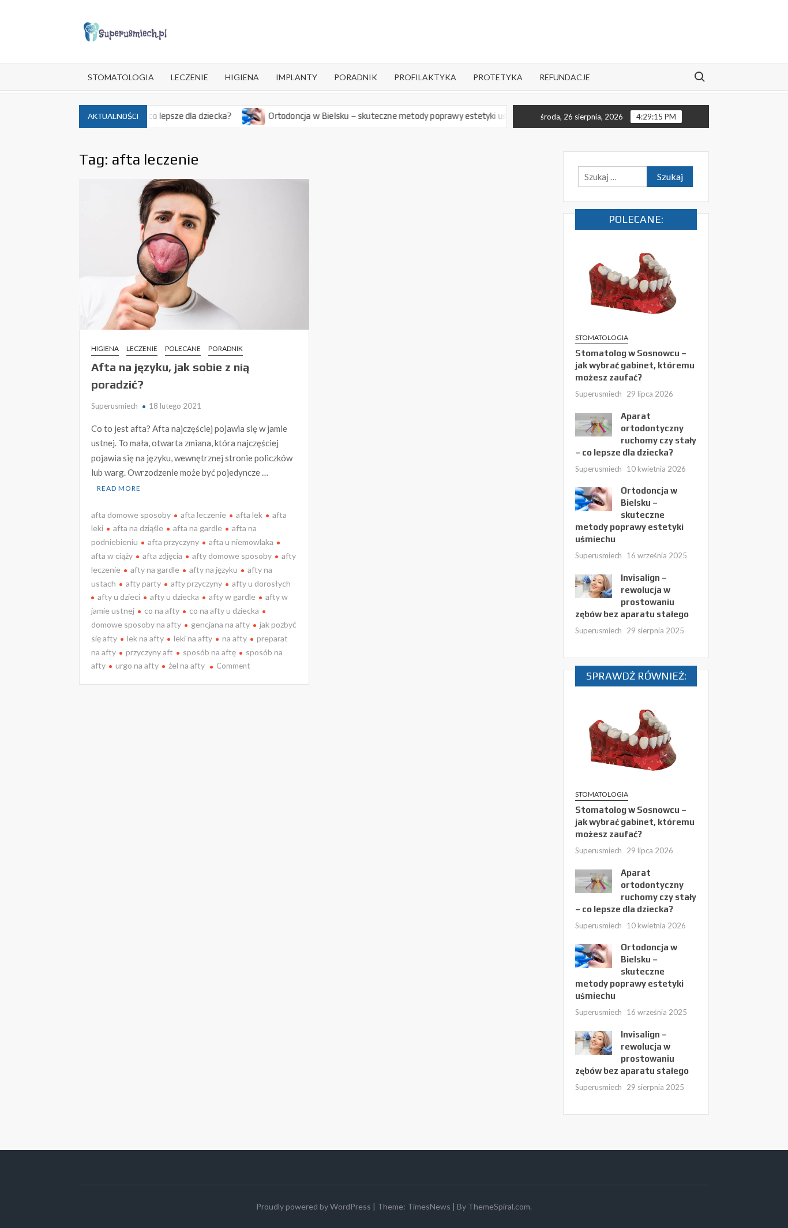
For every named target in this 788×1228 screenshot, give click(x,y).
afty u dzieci (118, 597)
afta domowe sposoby (131, 515)
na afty (234, 638)
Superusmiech (114, 405)
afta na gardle (197, 528)
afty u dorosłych (261, 583)
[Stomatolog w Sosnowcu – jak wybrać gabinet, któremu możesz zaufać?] (636, 282)
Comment (233, 665)
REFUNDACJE (564, 77)
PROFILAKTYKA (425, 77)
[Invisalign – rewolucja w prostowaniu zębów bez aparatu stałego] (593, 585)
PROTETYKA (498, 77)
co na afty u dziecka (224, 610)
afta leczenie (203, 515)
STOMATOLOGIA (121, 77)
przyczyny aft (149, 652)
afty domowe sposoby (232, 556)
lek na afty (145, 638)
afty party (143, 583)
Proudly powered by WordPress (313, 1206)
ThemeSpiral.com (499, 1206)
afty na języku (213, 569)
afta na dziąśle (138, 528)
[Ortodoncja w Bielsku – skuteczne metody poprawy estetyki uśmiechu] (232, 115)
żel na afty (186, 665)
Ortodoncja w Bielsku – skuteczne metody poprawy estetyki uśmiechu (379, 116)
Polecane (183, 348)
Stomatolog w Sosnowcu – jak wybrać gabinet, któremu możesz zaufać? (635, 365)
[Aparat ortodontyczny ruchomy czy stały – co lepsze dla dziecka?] (593, 423)
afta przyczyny (173, 542)
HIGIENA (242, 77)
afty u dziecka (174, 597)
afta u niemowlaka (241, 542)
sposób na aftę (209, 652)
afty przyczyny (196, 583)
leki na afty (193, 638)
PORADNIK (355, 77)
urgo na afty (137, 665)
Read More (119, 488)
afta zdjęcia (162, 556)
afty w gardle (232, 597)
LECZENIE (189, 77)
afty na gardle (154, 569)
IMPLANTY (296, 77)
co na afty (161, 610)
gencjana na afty (220, 624)
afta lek (249, 515)
